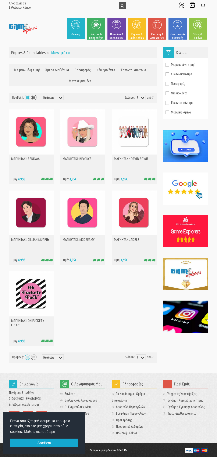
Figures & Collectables (137, 36)
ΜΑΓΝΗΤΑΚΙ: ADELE (126, 240)
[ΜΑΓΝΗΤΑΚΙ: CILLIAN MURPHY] (31, 212)
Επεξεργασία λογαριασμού (81, 400)
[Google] (185, 189)
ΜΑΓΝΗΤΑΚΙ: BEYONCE (77, 159)
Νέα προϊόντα (105, 70)
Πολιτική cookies (126, 433)
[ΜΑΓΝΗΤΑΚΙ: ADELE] (134, 212)
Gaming (75, 34)
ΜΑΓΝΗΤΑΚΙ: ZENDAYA (25, 159)
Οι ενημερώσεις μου (78, 407)
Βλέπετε (129, 97)
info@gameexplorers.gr (24, 404)
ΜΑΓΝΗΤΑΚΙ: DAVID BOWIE (131, 159)
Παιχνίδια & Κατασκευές (116, 36)
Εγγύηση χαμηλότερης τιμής (185, 400)
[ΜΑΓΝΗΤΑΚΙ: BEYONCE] (83, 131)
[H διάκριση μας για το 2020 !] (185, 274)
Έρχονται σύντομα (133, 70)
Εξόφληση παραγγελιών (131, 413)
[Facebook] (185, 146)
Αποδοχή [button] (44, 442)
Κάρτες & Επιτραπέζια (96, 36)
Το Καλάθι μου (192, 5)
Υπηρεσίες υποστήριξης (182, 394)
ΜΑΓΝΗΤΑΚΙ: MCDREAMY (79, 240)
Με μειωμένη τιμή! (27, 70)
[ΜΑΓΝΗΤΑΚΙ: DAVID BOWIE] (134, 131)
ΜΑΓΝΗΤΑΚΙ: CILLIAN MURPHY (30, 240)
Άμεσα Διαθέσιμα (57, 70)
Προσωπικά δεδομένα (129, 426)
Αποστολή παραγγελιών (130, 407)
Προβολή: (18, 97)
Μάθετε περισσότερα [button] (39, 432)
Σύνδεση (203, 5)
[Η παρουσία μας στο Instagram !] (185, 317)
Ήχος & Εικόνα (198, 36)
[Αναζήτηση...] (122, 5)
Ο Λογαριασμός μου (181, 5)
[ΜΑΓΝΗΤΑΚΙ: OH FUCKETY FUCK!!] (31, 293)
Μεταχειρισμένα (80, 81)
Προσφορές (82, 70)
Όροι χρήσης (124, 420)
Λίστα (33, 97)
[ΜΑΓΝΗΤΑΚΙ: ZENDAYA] (31, 131)
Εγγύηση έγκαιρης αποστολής (186, 407)
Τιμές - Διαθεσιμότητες (181, 413)
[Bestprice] (185, 231)
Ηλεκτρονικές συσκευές (177, 36)
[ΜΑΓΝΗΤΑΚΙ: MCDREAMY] (83, 212)
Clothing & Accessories (157, 36)
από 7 (150, 97)
